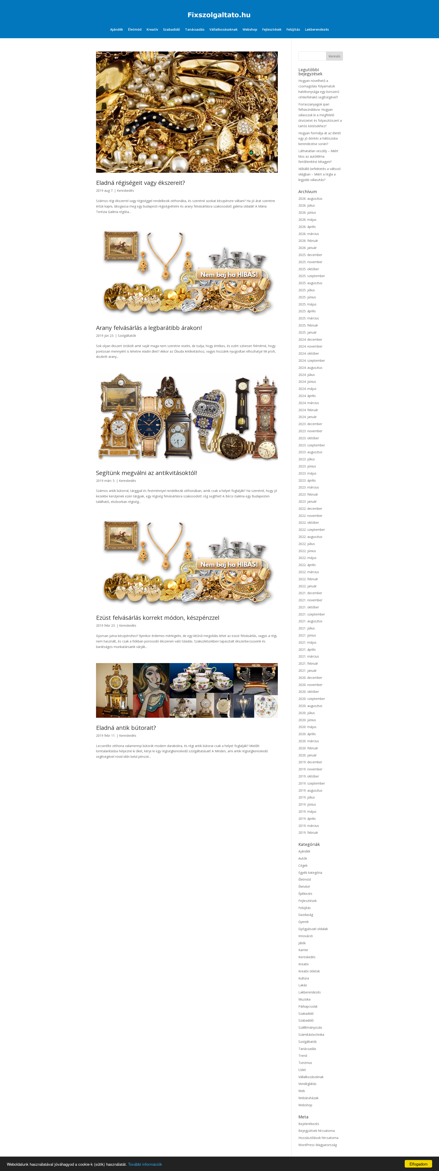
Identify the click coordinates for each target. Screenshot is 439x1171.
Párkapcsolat (308, 1006)
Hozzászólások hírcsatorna (318, 1138)
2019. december (310, 762)
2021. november (310, 600)
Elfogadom (419, 1164)
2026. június (307, 212)
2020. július (306, 713)
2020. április (307, 734)
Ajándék (116, 29)
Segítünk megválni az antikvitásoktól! (146, 473)
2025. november (310, 262)
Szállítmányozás (310, 1027)
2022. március (308, 572)
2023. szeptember (311, 445)
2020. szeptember (311, 698)
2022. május (307, 558)
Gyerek (303, 922)
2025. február (308, 325)
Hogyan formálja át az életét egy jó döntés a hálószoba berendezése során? (319, 138)
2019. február (308, 832)
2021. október (308, 607)
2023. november (310, 431)
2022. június (307, 551)
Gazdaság (305, 914)
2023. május (307, 473)
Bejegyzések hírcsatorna (316, 1130)
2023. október (308, 438)
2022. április (307, 565)
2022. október (308, 522)
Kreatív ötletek (309, 971)
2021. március (308, 656)
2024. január (307, 417)
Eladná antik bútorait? (126, 727)
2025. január (307, 332)
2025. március (308, 318)
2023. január (307, 501)
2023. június (307, 466)
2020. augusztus (310, 706)
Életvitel (304, 886)
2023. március (308, 487)
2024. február (308, 410)
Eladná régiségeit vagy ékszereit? (140, 182)
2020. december (310, 677)
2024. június (307, 381)
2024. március (308, 403)
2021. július (306, 628)
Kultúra (303, 978)
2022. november (310, 515)
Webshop (250, 29)
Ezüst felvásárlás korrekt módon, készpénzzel (157, 617)
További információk (145, 1164)
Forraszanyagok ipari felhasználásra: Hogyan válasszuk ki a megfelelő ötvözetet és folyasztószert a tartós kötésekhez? (320, 115)
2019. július (306, 797)
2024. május (307, 388)
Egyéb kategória (310, 872)
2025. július (306, 290)
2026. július (306, 205)
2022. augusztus (310, 536)
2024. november (310, 346)
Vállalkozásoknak (223, 29)
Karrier (303, 950)
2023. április (307, 480)
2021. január (307, 670)
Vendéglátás (307, 1084)
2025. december (310, 255)
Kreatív (152, 29)
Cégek (303, 865)
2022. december (310, 508)
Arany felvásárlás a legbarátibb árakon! (149, 328)
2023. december (310, 424)
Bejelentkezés (308, 1124)
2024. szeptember (311, 360)
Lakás (302, 985)
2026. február (308, 240)
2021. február (308, 663)
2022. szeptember (311, 529)
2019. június (307, 804)
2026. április (307, 226)
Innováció (305, 936)
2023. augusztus (310, 452)
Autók (302, 858)
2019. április (307, 818)
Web (301, 1091)
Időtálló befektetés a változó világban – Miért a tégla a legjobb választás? (319, 174)
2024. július (306, 374)
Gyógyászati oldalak (313, 929)
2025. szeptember (311, 276)
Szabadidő (171, 29)
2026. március (308, 234)
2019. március (308, 825)
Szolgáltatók (127, 335)
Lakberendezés (317, 29)
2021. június (307, 635)
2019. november (310, 769)
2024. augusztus (310, 367)
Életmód (135, 29)
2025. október (308, 269)
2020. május (307, 727)
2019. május (307, 811)
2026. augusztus (310, 198)
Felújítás (293, 29)
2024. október (308, 353)
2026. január (307, 248)
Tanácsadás (194, 29)
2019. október (308, 776)
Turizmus (305, 1062)
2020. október (308, 691)
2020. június (307, 720)
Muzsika (304, 999)
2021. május (307, 642)
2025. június (307, 297)
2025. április (307, 311)
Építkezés (305, 893)
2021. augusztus (310, 621)
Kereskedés (125, 190)
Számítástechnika (311, 1034)
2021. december (310, 593)
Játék (302, 943)
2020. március (308, 741)
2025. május (307, 304)
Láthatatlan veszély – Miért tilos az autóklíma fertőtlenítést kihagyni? (318, 156)
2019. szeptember (311, 783)
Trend (302, 1055)
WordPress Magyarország (317, 1145)
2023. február (308, 494)
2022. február (308, 579)
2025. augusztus (310, 283)
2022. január (307, 586)
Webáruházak (308, 1098)
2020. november (310, 685)
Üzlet (302, 1070)
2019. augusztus (310, 790)
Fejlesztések (271, 29)
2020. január (307, 755)
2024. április (307, 396)
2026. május (307, 219)
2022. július (306, 544)
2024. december (310, 339)
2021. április (307, 649)
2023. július (306, 459)
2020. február (308, 748)
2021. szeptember (311, 614)
